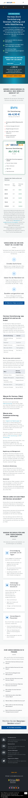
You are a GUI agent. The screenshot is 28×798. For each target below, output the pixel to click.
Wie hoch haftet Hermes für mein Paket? (14, 668)
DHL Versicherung (12, 435)
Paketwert (10, 63)
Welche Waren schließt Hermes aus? (15, 700)
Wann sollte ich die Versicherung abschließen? (14, 705)
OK (26, 793)
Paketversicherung (7, 403)
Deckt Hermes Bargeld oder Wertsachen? (13, 673)
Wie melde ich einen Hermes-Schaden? (13, 690)
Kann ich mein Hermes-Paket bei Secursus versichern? (14, 684)
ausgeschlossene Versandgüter (10, 222)
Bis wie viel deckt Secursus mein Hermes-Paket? (14, 679)
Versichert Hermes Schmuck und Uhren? (14, 662)
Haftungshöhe (16, 220)
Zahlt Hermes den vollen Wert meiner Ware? (13, 695)
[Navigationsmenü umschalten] (23, 2)
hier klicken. (5, 796)
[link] (10, 788)
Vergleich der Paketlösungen (12, 421)
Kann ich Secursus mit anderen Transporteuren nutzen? (14, 711)
